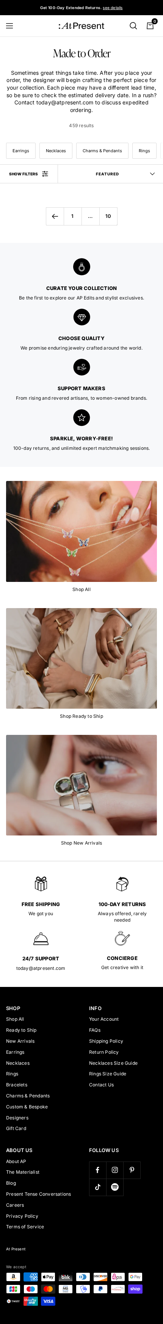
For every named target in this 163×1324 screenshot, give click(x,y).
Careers (15, 1205)
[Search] (133, 26)
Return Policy (104, 1052)
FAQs (94, 1030)
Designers (17, 1118)
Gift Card (16, 1128)
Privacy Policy (22, 1216)
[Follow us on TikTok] (97, 1187)
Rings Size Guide (107, 1074)
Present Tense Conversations (38, 1194)
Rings (144, 150)
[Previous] (55, 216)
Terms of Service (25, 1226)
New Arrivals (20, 1041)
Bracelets (16, 1085)
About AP (16, 1161)
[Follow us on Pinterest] (131, 1170)
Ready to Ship (21, 1030)
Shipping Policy (106, 1041)
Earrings (21, 150)
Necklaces (56, 150)
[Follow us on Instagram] (114, 1170)
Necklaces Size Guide (113, 1063)
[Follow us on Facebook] (97, 1170)
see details (112, 7)
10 (108, 216)
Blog (11, 1183)
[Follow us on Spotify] (114, 1187)
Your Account (104, 1019)
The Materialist (22, 1172)
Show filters (23, 174)
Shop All (15, 1019)
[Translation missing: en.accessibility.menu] (13, 26)
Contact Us (101, 1085)
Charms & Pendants (102, 150)
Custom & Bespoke (27, 1107)
